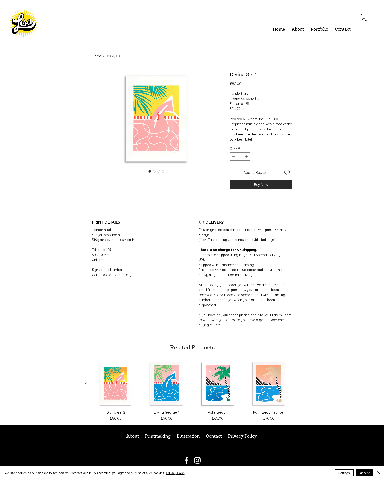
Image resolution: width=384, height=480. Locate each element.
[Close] (378, 472)
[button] (319, 30)
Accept (365, 473)
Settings (344, 473)
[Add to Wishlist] (287, 172)
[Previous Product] (86, 383)
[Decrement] (233, 156)
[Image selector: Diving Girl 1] (150, 171)
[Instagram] (197, 460)
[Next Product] (298, 383)
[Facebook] (186, 460)
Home (97, 56)
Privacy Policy (175, 473)
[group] (192, 390)
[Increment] (247, 156)
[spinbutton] (240, 156)
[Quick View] (115, 383)
